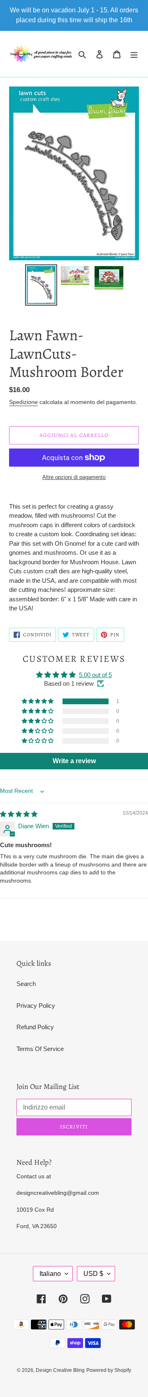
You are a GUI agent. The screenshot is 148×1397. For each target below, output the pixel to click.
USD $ (93, 1273)
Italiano (50, 1273)
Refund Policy (35, 1026)
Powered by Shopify (108, 1370)
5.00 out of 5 (95, 674)
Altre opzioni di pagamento (74, 477)
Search (26, 983)
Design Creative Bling (60, 1370)
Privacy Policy (35, 1005)
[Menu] (134, 54)
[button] (38, 701)
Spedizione (23, 402)
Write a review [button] (74, 760)
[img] (18, 814)
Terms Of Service (40, 1048)
